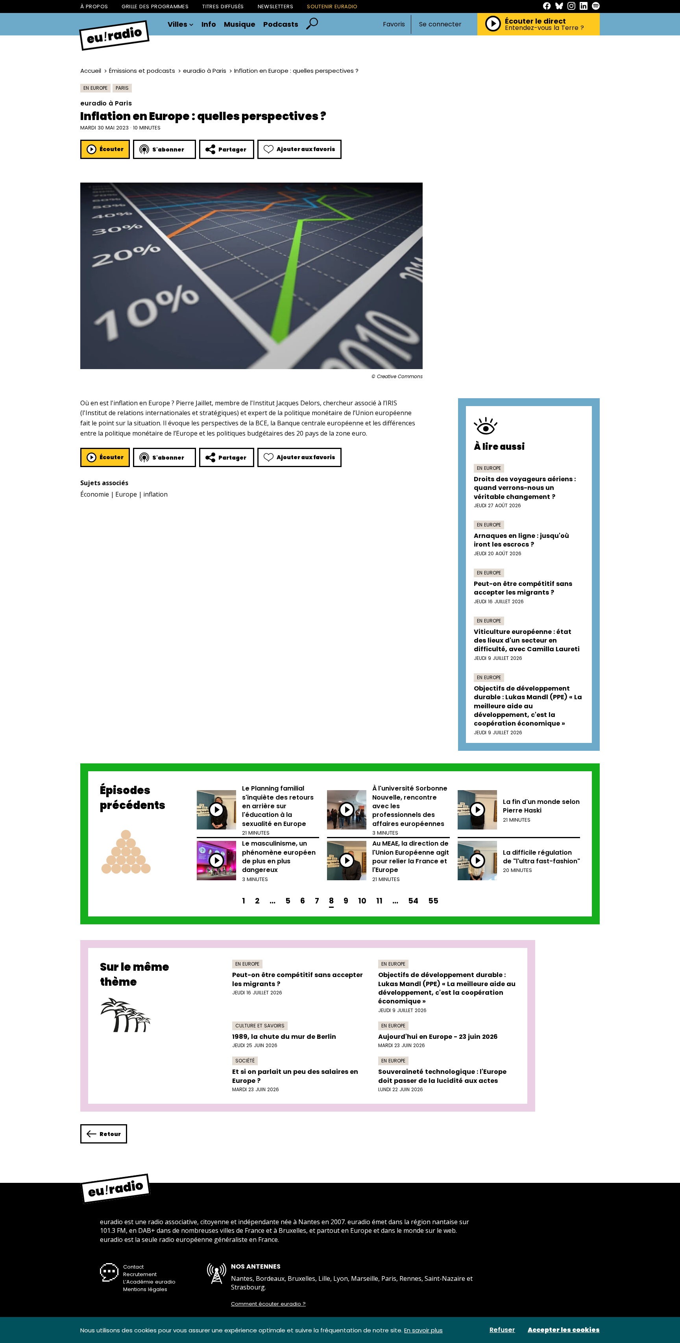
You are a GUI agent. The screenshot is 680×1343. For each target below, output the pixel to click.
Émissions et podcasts (142, 71)
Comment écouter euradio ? (268, 1304)
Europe (126, 494)
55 (433, 901)
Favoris (394, 24)
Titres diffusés (223, 6)
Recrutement (140, 1274)
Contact (133, 1267)
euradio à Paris (204, 71)
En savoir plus (423, 1330)
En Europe (95, 88)
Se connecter (440, 24)
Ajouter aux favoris (306, 149)
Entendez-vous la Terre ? (544, 28)
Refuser (502, 1330)
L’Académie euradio (149, 1282)
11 (379, 901)
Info (208, 24)
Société (245, 1060)
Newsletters (276, 6)
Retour (110, 1134)
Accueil (90, 71)
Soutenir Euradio (332, 6)
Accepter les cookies (564, 1330)
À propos (94, 6)
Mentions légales (145, 1289)
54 (413, 901)
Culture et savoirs (260, 1025)
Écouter (112, 149)
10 (362, 901)
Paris (122, 88)
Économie (94, 494)
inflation (155, 494)
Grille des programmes (155, 6)
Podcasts (280, 24)
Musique (239, 24)
